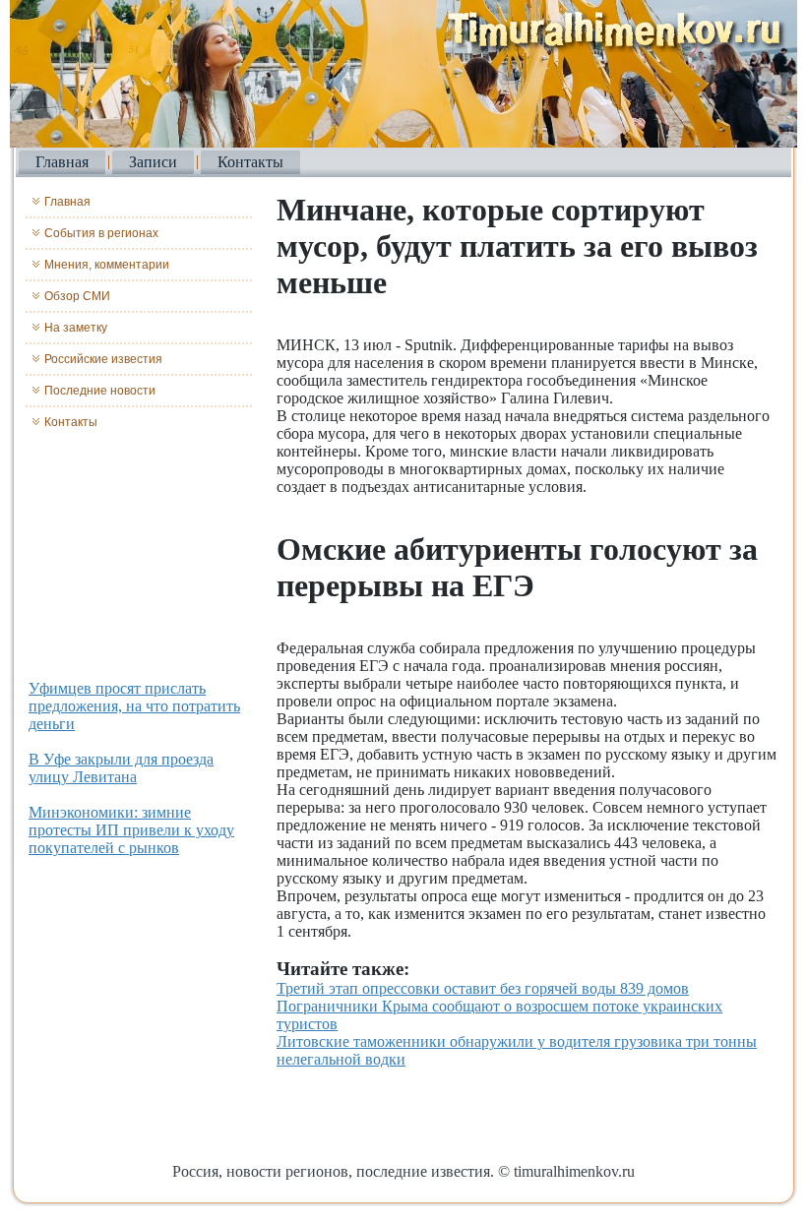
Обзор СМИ (77, 296)
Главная (62, 161)
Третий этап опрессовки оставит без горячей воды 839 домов (483, 988)
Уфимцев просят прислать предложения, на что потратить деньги (134, 706)
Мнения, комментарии (106, 265)
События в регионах (101, 233)
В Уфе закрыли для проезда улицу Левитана (121, 768)
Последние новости (99, 390)
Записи (153, 161)
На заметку (75, 328)
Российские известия (103, 359)
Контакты (250, 161)
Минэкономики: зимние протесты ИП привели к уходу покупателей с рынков (131, 830)
